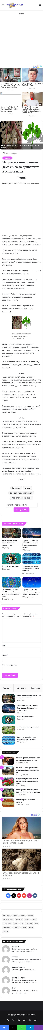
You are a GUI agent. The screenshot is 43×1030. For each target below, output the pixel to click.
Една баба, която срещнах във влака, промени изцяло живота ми (27, 770)
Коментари (35, 688)
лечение (19, 919)
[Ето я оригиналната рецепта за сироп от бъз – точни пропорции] (8, 793)
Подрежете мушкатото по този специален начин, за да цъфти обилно (27, 781)
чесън (31, 927)
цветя (24, 927)
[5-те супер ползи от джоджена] (8, 730)
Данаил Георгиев (18, 967)
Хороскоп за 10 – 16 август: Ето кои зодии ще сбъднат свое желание (31, 592)
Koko (14, 988)
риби (36, 923)
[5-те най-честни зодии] (11, 558)
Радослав (15, 946)
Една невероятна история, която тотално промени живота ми (28, 759)
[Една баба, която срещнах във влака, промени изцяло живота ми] (8, 770)
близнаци (6, 916)
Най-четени (21, 688)
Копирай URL (21, 510)
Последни (7, 688)
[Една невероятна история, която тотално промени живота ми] (8, 761)
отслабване (7, 923)
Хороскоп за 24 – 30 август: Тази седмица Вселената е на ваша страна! (30, 543)
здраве (15, 916)
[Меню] (3, 6)
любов (27, 919)
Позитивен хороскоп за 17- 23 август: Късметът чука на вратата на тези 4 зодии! (11, 593)
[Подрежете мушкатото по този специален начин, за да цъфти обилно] (8, 781)
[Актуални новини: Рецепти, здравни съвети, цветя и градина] (14, 5)
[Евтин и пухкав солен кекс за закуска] (8, 803)
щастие (5, 931)
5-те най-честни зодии (10, 566)
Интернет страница (9, 665)
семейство (6, 927)
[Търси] (40, 6)
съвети (16, 927)
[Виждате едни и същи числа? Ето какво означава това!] (11, 533)
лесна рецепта (8, 919)
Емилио (15, 957)
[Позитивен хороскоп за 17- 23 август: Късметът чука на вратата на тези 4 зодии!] (11, 582)
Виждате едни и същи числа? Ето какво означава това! (9, 542)
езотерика (13, 153)
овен (34, 919)
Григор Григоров (18, 977)
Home (6, 153)
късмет (16, 488)
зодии (23, 916)
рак (22, 923)
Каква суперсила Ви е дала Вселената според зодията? (30, 568)
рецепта (29, 923)
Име (4, 645)
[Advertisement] (21, 42)
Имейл (5, 655)
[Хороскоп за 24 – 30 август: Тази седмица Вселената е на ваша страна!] (31, 533)
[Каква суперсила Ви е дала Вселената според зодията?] (31, 558)
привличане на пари (22, 498)
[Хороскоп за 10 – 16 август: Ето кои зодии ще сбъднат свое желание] (31, 582)
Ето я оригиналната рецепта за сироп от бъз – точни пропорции (28, 791)
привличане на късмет (21, 493)
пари (28, 488)
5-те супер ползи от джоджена (28, 727)
